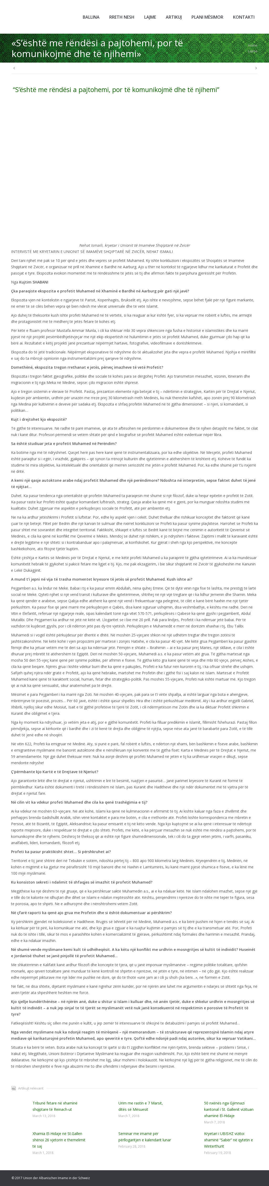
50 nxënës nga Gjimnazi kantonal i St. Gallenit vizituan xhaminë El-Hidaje (229, 1109)
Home (252, 45)
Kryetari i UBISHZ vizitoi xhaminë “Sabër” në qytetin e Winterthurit (228, 1140)
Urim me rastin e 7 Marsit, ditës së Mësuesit (140, 1106)
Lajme (252, 51)
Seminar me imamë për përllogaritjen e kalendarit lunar (144, 1136)
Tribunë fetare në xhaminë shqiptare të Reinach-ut (55, 1106)
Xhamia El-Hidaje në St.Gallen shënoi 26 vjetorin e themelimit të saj (59, 1140)
